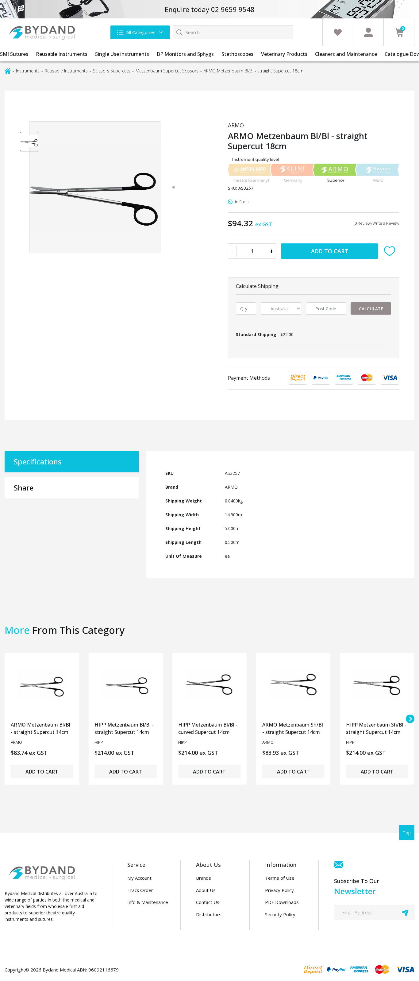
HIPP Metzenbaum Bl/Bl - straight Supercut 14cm (124, 728)
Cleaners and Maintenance (346, 54)
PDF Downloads (282, 902)
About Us (206, 890)
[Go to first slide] (410, 719)
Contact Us (207, 902)
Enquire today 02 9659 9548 (210, 9)
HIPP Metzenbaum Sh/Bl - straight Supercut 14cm (376, 728)
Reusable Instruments (61, 54)
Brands (203, 878)
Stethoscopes (237, 54)
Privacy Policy (279, 890)
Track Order (140, 890)
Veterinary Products (284, 54)
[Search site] (179, 32)
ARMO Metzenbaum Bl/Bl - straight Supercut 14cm (40, 728)
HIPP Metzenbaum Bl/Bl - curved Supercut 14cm (207, 728)
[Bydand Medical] (43, 32)
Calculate (371, 309)
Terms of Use (279, 878)
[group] (29, 141)
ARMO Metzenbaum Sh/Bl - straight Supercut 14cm (292, 728)
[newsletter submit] (405, 912)
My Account (139, 878)
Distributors (208, 914)
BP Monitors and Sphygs (185, 54)
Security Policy (280, 914)
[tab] (173, 187)
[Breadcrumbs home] (8, 70)
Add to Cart (329, 251)
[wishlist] (337, 32)
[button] (391, 251)
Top (407, 833)
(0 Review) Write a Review (376, 223)
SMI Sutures (14, 54)
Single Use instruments (122, 54)
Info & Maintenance (147, 902)
